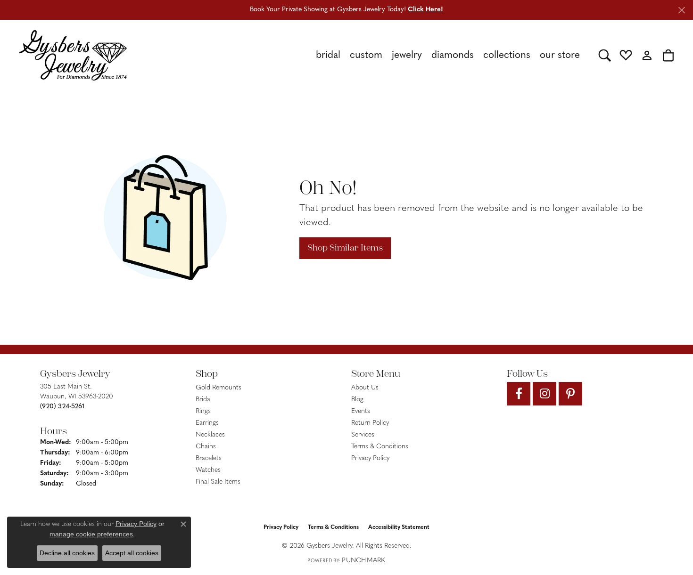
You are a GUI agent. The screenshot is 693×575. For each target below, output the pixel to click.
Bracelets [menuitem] (209, 458)
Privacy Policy (370, 458)
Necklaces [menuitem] (210, 434)
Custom (366, 55)
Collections (506, 55)
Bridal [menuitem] (204, 399)
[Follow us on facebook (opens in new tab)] (518, 393)
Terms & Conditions (379, 446)
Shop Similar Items (345, 248)
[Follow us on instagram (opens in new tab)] (544, 393)
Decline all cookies (67, 553)
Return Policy (370, 423)
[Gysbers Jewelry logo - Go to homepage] (73, 55)
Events (360, 411)
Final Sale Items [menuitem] (218, 482)
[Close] (681, 10)
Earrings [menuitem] (207, 423)
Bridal (328, 55)
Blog (357, 399)
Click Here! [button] (425, 9)
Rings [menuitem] (203, 411)
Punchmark (363, 560)
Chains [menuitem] (206, 446)
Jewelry (407, 55)
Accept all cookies (131, 553)
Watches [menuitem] (208, 470)
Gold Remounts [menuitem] (218, 387)
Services (362, 434)
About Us (365, 387)
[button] (604, 55)
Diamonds (452, 55)
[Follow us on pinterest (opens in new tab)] (570, 393)
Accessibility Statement (398, 527)
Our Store (560, 55)
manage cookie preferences (91, 534)
